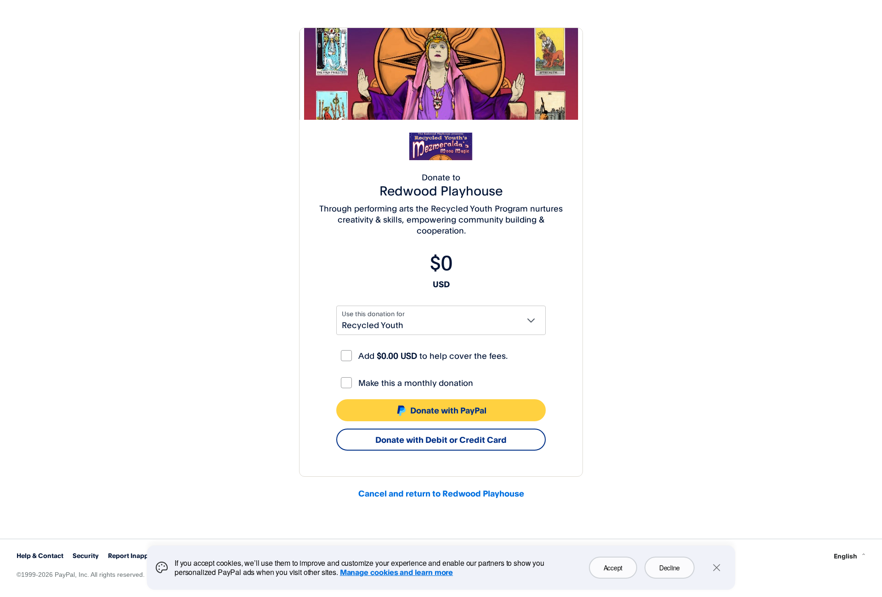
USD (441, 284)
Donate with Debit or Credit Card (441, 440)
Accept (613, 567)
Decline (669, 567)
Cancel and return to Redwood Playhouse (441, 493)
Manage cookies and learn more (396, 572)
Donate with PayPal (448, 410)
